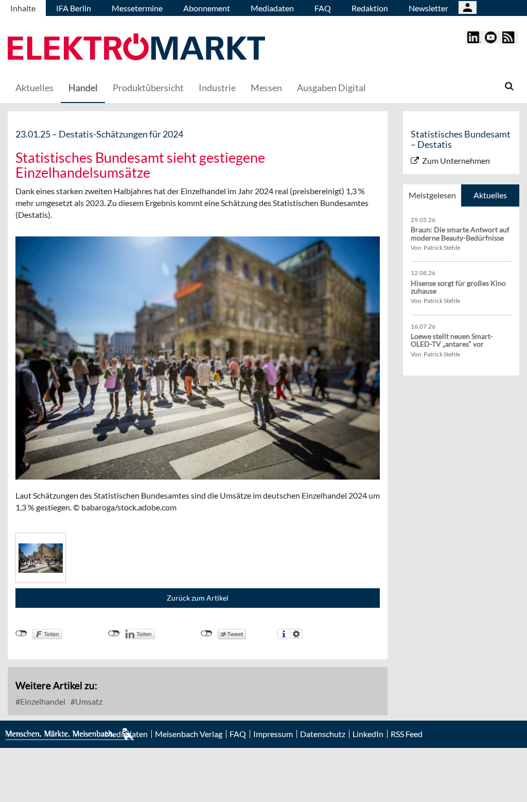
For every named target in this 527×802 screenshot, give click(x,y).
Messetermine (137, 8)
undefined (114, 633)
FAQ (322, 8)
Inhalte (23, 8)
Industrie (217, 87)
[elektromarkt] (136, 48)
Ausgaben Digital (331, 87)
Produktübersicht (148, 87)
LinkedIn (368, 734)
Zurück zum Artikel (198, 597)
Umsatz (88, 701)
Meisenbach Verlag (188, 734)
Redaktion (370, 8)
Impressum (273, 734)
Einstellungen (296, 633)
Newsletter (428, 8)
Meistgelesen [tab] (432, 195)
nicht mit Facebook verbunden (21, 633)
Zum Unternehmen (456, 160)
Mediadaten (272, 8)
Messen (266, 87)
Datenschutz (322, 734)
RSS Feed (407, 734)
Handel (83, 87)
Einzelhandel (42, 701)
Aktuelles (34, 87)
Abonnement (206, 8)
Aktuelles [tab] (490, 195)
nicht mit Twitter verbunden (207, 633)
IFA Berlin (73, 8)
